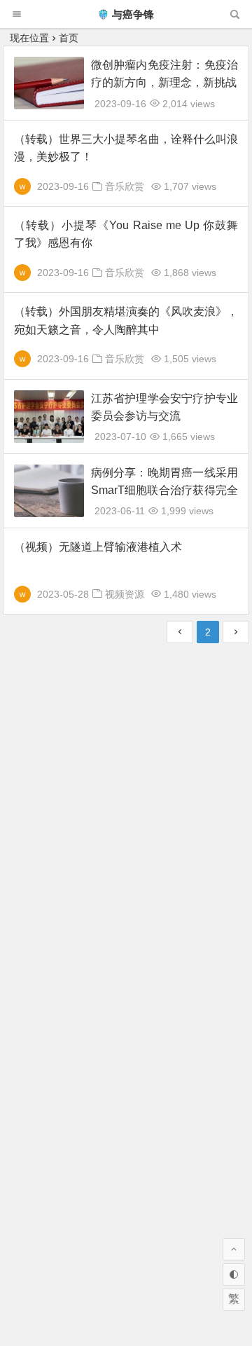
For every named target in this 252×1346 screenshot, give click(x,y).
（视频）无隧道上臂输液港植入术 (98, 547)
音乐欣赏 (124, 186)
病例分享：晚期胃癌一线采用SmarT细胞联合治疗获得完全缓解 (164, 490)
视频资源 (124, 594)
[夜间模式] (234, 1274)
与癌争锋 (133, 14)
